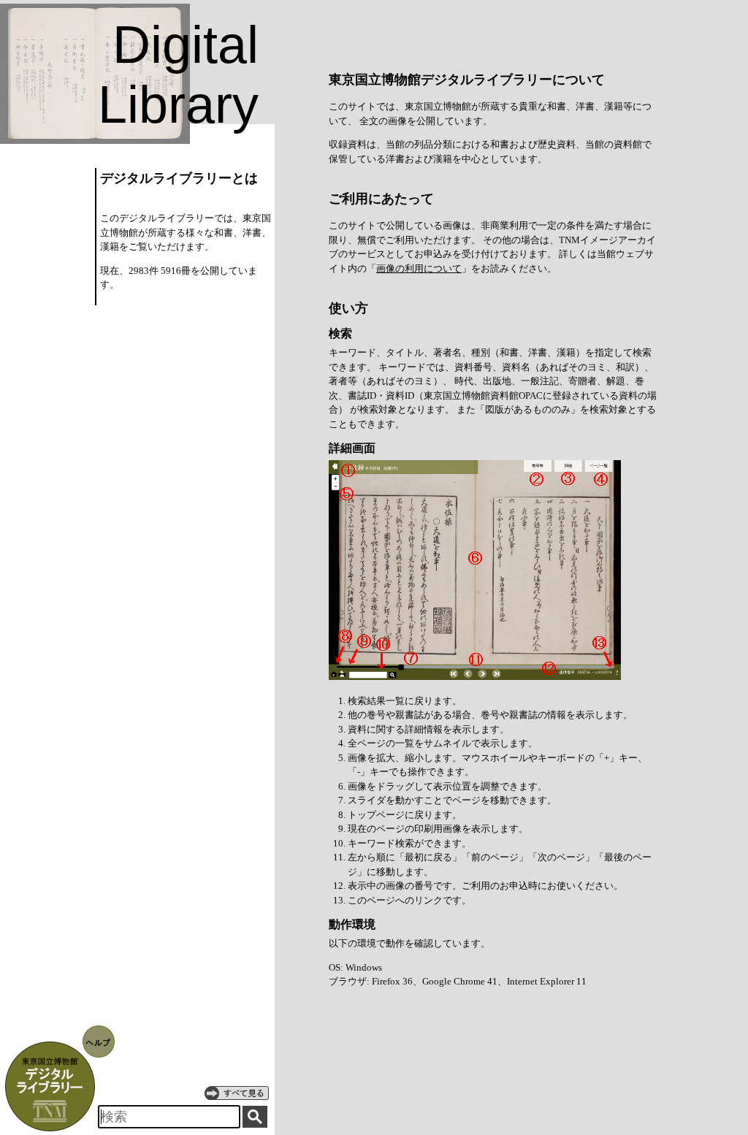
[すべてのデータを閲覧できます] (237, 1092)
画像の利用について (419, 268)
